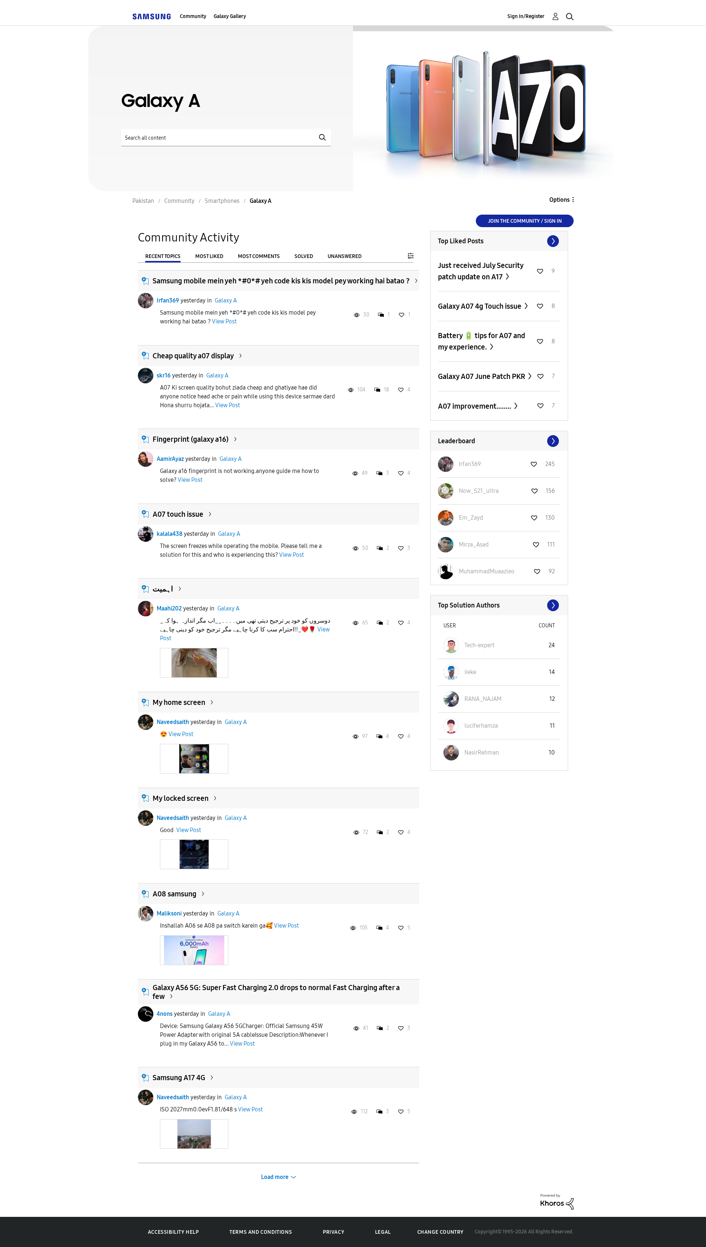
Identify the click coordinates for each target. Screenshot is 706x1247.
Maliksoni (169, 913)
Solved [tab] (304, 256)
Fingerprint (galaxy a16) (191, 439)
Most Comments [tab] (259, 256)
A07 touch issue (178, 514)
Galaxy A (226, 300)
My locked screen (180, 798)
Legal (383, 1232)
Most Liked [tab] (209, 256)
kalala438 (169, 533)
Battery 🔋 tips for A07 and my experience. (481, 341)
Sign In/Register (526, 16)
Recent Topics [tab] (163, 256)
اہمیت (163, 588)
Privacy (333, 1232)
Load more (275, 1176)
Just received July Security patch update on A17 (480, 271)
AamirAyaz (170, 458)
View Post (224, 321)
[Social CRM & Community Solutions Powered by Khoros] (557, 1201)
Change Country (440, 1232)
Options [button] (559, 199)
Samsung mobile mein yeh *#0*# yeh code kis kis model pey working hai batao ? (281, 280)
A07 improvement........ (475, 406)
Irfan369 (168, 300)
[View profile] (145, 300)
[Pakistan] (151, 16)
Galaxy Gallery (230, 16)
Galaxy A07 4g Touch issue (480, 306)
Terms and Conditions (260, 1232)
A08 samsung (174, 893)
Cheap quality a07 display (193, 355)
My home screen (179, 702)
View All (499, 241)
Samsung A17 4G (179, 1077)
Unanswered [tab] (344, 256)
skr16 (164, 375)
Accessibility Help (173, 1232)
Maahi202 (169, 608)
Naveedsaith (173, 722)
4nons (164, 1013)
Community (193, 16)
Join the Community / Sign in (525, 221)
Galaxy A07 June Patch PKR (482, 376)
